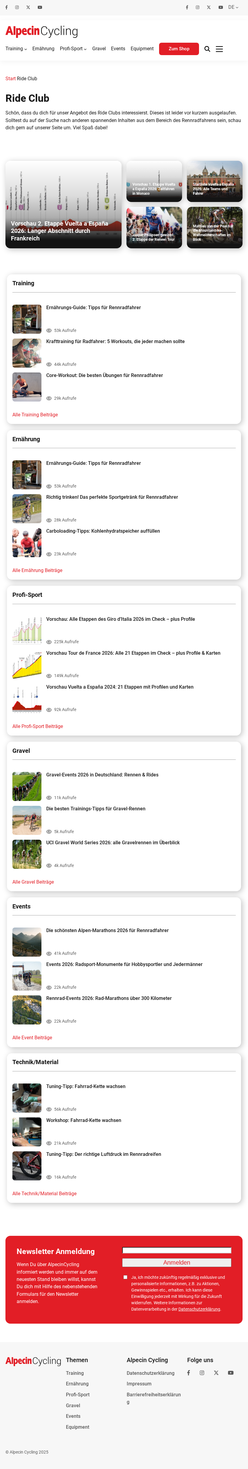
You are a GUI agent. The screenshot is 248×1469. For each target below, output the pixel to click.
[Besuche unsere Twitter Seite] (28, 7)
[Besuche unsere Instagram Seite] (17, 7)
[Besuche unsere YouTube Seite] (40, 7)
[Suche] (207, 49)
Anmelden (176, 1262)
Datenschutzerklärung (199, 1309)
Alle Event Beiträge (32, 1038)
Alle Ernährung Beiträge (37, 570)
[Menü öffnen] (219, 49)
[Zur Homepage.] (41, 32)
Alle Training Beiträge (35, 415)
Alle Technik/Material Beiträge (44, 1193)
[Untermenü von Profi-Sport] (85, 49)
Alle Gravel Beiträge (33, 882)
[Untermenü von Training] (25, 49)
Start (10, 78)
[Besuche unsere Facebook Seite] (6, 7)
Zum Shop (179, 48)
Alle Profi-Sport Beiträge (37, 726)
